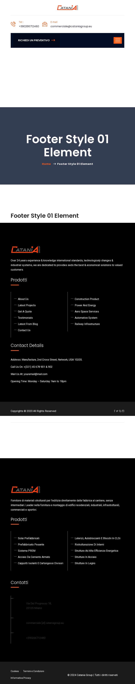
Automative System (86, 317)
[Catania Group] (67, 7)
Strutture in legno (85, 563)
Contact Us (24, 330)
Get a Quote (25, 311)
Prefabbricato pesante (31, 544)
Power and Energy (85, 305)
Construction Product (87, 299)
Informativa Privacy (21, 678)
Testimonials (25, 317)
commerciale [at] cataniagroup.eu (45, 623)
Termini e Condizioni (33, 671)
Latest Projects (27, 305)
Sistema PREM (26, 550)
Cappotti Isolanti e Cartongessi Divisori (40, 563)
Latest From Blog (28, 324)
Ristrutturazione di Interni (89, 544)
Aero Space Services (87, 311)
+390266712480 (29, 26)
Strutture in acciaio (85, 557)
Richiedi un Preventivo (34, 40)
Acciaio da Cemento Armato (34, 557)
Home (47, 164)
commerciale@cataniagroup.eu (71, 26)
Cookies (15, 671)
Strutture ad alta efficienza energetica (96, 550)
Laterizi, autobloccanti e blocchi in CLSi (97, 538)
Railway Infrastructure (87, 324)
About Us (23, 299)
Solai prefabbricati (28, 538)
